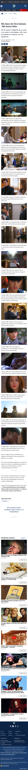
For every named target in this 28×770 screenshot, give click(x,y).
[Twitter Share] (4, 44)
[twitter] (10, 726)
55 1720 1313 (16, 741)
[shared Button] (7, 44)
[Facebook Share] (2, 44)
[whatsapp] (17, 726)
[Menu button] (2, 6)
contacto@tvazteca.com (19, 740)
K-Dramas (5, 501)
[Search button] (25, 6)
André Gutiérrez (6, 41)
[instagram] (13, 726)
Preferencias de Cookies (16, 747)
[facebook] (15, 726)
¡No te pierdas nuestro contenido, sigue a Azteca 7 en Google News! (14, 510)
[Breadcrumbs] (2, 13)
